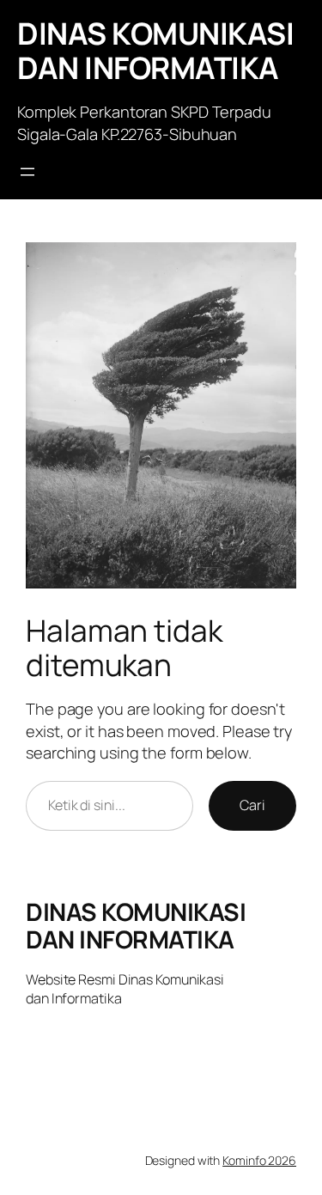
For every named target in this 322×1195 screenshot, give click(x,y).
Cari (252, 805)
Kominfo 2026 (259, 1160)
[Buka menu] (27, 172)
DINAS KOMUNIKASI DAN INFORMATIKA (155, 50)
